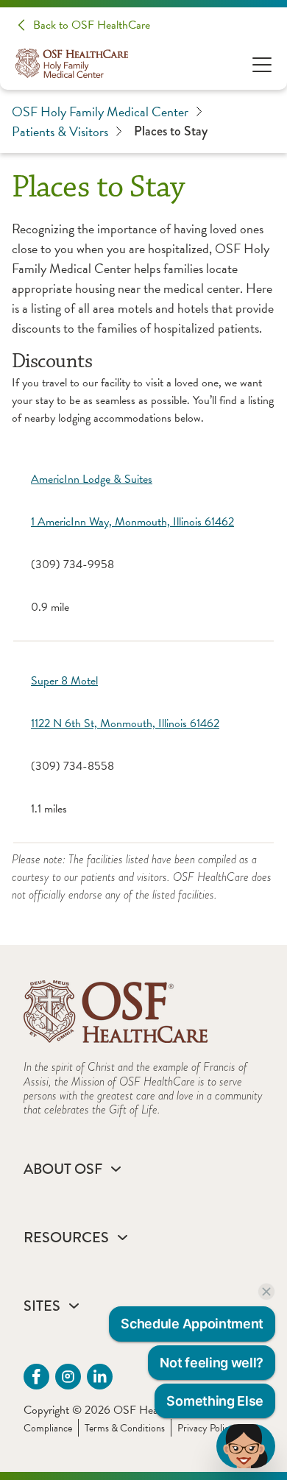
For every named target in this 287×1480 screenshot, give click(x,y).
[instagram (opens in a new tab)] (68, 1376)
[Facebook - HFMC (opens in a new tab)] (36, 1376)
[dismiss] (266, 1291)
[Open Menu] (262, 63)
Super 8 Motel (64, 681)
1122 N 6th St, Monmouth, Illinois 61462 (125, 723)
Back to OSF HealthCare (91, 25)
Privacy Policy (205, 1428)
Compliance (48, 1428)
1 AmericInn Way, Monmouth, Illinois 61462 (132, 522)
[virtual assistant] (245, 1446)
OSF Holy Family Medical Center (100, 111)
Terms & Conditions (125, 1428)
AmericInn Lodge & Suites (91, 479)
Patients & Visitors (60, 131)
